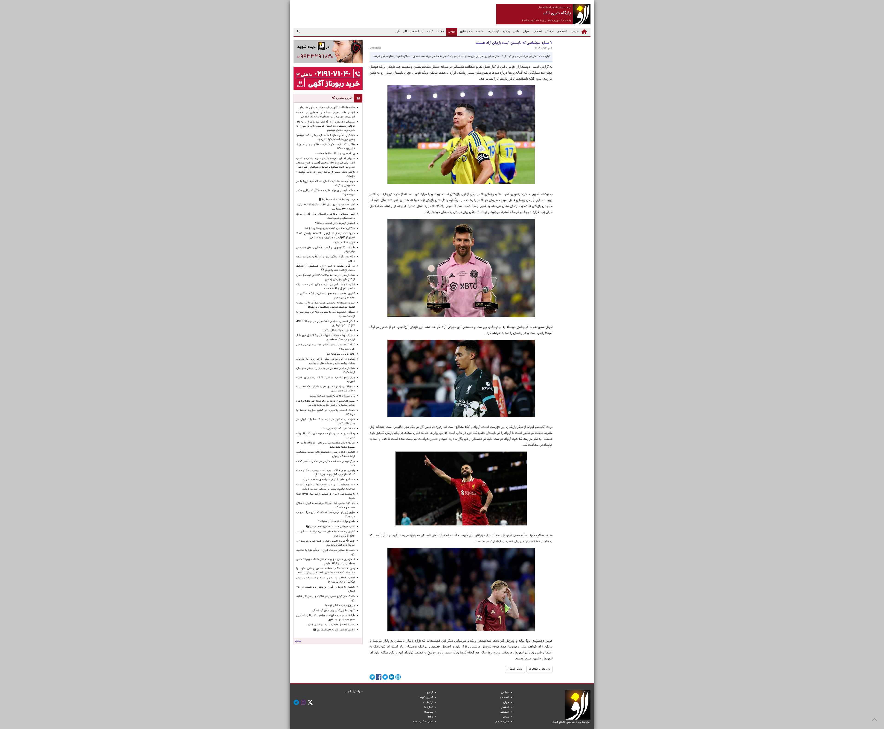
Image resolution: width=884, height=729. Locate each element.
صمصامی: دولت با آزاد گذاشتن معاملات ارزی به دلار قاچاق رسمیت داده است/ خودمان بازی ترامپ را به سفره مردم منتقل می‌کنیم (325, 126)
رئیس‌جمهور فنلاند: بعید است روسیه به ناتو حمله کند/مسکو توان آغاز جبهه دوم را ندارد (325, 473)
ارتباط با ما (427, 702)
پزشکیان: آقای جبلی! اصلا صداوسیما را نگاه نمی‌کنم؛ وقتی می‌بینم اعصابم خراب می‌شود (325, 137)
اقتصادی (562, 32)
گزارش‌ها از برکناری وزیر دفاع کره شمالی (333, 611)
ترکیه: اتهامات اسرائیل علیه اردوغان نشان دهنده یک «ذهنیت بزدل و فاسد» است (325, 287)
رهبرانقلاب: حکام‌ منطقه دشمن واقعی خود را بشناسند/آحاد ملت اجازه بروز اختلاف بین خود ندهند (325, 571)
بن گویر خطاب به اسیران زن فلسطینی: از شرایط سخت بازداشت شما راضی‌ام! (325, 268)
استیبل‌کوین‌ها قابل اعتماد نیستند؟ (335, 223)
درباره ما (428, 707)
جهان (526, 32)
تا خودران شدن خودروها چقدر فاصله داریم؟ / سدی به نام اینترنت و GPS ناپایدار (325, 561)
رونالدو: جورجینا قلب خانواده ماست (335, 154)
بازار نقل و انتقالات (539, 669)
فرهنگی (549, 32)
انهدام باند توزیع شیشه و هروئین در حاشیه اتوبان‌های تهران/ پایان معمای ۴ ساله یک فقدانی (325, 115)
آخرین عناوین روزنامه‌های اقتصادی (336, 630)
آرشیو (430, 693)
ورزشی (450, 31)
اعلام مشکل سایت (423, 722)
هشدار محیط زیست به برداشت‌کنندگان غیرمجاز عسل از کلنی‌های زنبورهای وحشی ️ (325, 277)
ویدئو (506, 32)
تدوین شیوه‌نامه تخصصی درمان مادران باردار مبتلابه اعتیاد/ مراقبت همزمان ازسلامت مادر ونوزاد (325, 305)
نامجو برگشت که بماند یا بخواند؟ (336, 522)
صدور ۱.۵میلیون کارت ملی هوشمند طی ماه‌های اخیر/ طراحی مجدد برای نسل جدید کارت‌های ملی (325, 403)
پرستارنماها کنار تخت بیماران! (338, 200)
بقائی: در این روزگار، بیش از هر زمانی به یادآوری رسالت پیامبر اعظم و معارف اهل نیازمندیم (325, 361)
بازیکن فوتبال (515, 669)
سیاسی (575, 32)
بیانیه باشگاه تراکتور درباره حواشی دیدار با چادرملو (326, 108)
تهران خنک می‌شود (344, 243)
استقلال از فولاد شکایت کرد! (339, 331)
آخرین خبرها (426, 698)
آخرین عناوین (343, 98)
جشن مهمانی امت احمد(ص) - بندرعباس (332, 527)
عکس (516, 32)
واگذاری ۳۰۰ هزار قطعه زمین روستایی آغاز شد (330, 228)
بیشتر (298, 641)
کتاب (430, 32)
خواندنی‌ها (494, 32)
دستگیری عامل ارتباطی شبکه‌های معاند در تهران (329, 480)
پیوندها (428, 712)
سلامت (480, 32)
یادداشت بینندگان (413, 32)
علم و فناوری (466, 32)
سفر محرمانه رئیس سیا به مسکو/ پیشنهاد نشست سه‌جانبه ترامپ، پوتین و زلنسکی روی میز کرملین (325, 487)
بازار (397, 32)
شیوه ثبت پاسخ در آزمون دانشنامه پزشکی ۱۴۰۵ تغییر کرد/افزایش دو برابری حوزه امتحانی (325, 235)
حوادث (440, 32)
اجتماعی (537, 32)
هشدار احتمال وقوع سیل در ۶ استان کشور (331, 625)
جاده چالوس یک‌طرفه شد (341, 354)
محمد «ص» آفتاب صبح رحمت (338, 429)
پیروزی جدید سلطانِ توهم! (340, 606)
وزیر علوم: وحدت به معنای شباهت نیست (332, 396)
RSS (430, 717)
